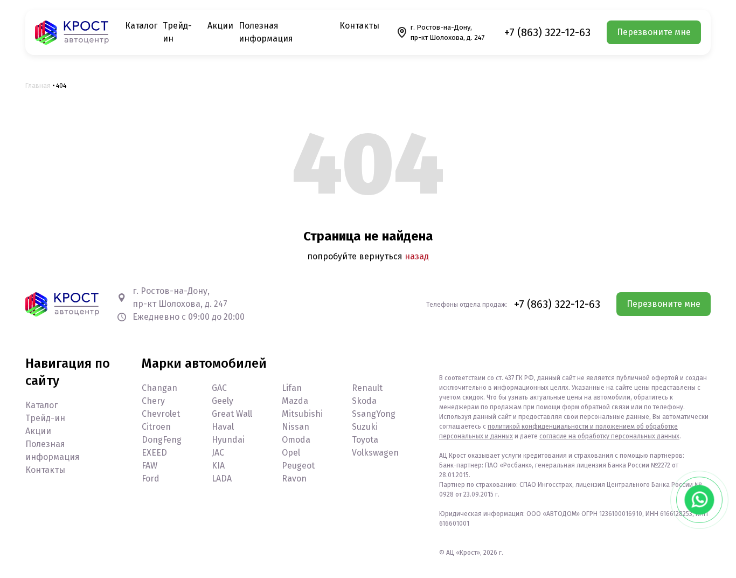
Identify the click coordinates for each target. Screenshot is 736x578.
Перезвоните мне (654, 32)
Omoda (296, 440)
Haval (223, 427)
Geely (222, 401)
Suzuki (365, 427)
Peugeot (298, 465)
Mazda (295, 401)
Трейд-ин (45, 418)
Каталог (141, 25)
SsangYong (373, 414)
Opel (291, 453)
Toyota (365, 440)
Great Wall (232, 414)
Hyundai (228, 440)
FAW (149, 465)
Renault (367, 388)
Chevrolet (161, 414)
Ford (150, 478)
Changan (159, 388)
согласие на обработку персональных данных (609, 436)
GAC (219, 388)
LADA (222, 478)
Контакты (359, 25)
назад (417, 256)
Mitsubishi (302, 414)
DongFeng (162, 440)
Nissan (295, 427)
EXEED (154, 453)
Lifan (292, 388)
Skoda (364, 401)
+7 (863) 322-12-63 (547, 32)
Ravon (294, 478)
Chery (153, 401)
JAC (218, 453)
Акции (220, 25)
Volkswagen (375, 453)
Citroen (156, 427)
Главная (38, 86)
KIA (218, 465)
